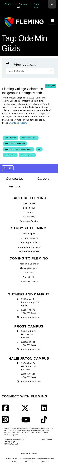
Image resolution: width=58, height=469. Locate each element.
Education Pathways (29, 251)
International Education (29, 246)
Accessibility (29, 216)
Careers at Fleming (29, 221)
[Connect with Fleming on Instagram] (6, 421)
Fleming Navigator (29, 268)
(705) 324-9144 (28, 341)
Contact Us (14, 178)
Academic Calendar (29, 263)
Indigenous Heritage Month (15, 143)
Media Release (10, 137)
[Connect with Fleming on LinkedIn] (45, 410)
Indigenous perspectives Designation (18, 149)
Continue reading (18, 122)
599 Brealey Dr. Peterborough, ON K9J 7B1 (30, 302)
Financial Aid (29, 277)
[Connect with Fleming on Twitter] (26, 410)
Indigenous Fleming (29, 137)
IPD (39, 149)
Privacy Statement (47, 439)
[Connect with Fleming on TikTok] (45, 421)
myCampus (21, 4)
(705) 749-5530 (28, 309)
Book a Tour (29, 207)
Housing (29, 272)
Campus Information (31, 317)
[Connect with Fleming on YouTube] (26, 421)
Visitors (14, 186)
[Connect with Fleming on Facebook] (6, 410)
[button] (52, 4)
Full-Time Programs (29, 237)
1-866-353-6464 (28, 313)
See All (7, 168)
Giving (8, 4)
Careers (46, 178)
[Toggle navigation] (52, 20)
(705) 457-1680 (28, 373)
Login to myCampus (29, 281)
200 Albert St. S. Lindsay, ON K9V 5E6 (28, 334)
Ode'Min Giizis (10, 155)
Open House (29, 203)
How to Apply (29, 233)
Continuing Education (29, 242)
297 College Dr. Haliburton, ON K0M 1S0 (28, 366)
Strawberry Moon (27, 155)
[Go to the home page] (24, 22)
